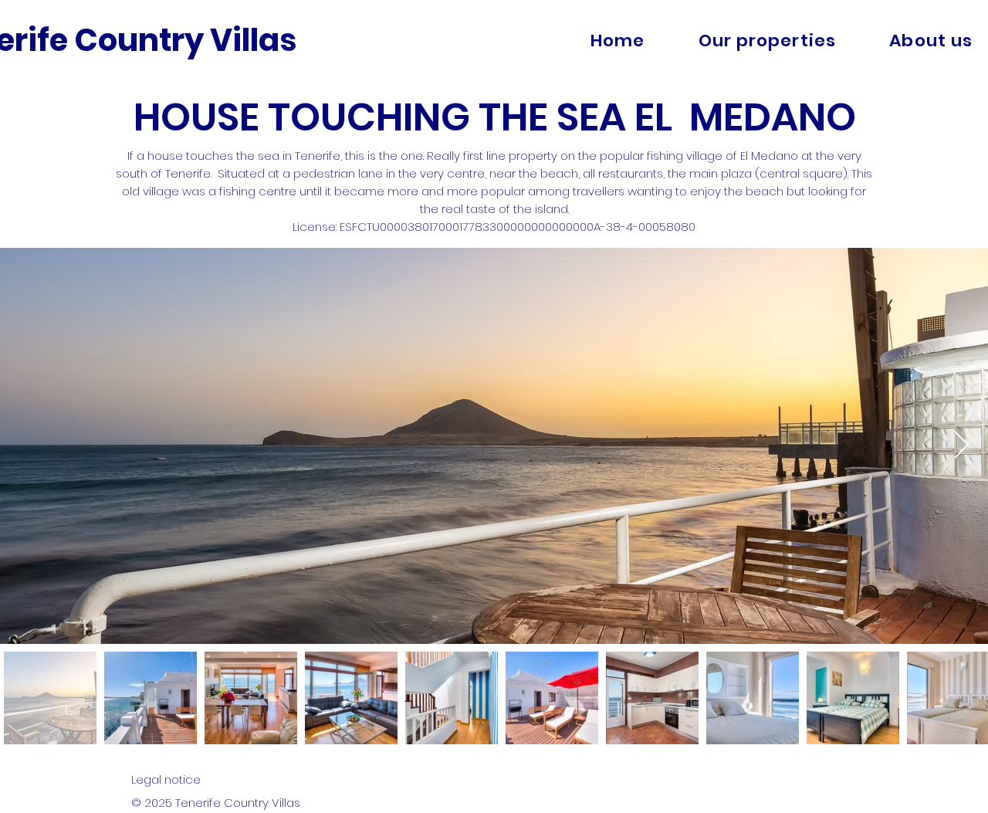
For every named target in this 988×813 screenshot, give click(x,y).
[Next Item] (961, 446)
